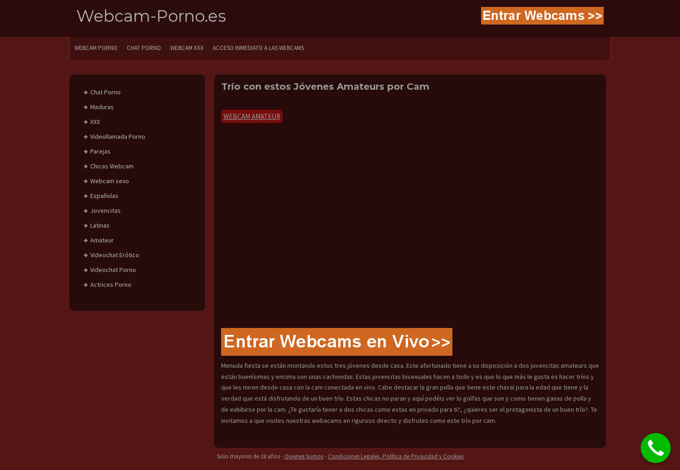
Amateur (102, 240)
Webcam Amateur (251, 116)
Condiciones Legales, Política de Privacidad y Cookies (396, 456)
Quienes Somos (303, 456)
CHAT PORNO (144, 48)
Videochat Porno (113, 270)
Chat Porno (105, 92)
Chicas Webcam (112, 166)
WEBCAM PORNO (95, 48)
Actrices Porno (110, 284)
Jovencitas (105, 210)
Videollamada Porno (117, 136)
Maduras (102, 107)
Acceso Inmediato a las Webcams (258, 48)
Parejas (100, 151)
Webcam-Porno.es (151, 16)
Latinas (100, 225)
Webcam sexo (109, 181)
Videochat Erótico (114, 255)
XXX (95, 122)
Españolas (104, 196)
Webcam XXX (187, 48)
